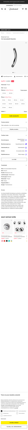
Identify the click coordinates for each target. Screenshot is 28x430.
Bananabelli (9, 200)
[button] (14, 58)
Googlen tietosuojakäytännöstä (8, 405)
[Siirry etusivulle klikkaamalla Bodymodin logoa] (14, 9)
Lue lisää (14, 159)
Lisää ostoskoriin (14, 116)
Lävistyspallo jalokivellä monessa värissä (7, 236)
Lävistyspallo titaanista (19, 236)
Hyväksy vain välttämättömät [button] (14, 426)
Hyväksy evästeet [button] (14, 422)
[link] (4, 93)
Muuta (25, 111)
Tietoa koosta (23, 90)
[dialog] (14, 411)
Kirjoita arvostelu (14, 129)
